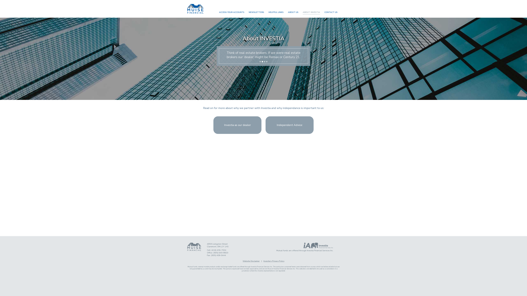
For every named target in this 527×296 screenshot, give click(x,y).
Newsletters (256, 12)
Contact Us (330, 12)
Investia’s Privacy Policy (274, 261)
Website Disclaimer (251, 261)
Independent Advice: (290, 125)
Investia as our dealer (237, 125)
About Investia (311, 12)
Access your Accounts (231, 12)
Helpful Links (276, 12)
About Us (293, 12)
